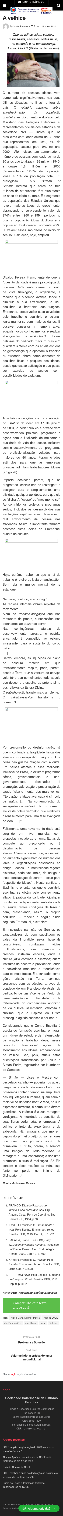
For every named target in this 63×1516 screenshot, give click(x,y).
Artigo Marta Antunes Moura (25, 1317)
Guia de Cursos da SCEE (17, 1467)
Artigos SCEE (51, 1317)
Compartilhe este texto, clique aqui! (30, 1305)
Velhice (53, 1322)
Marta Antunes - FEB (24, 26)
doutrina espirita (12, 1322)
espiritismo (31, 1322)
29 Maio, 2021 (48, 26)
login (13, 1374)
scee (43, 1322)
